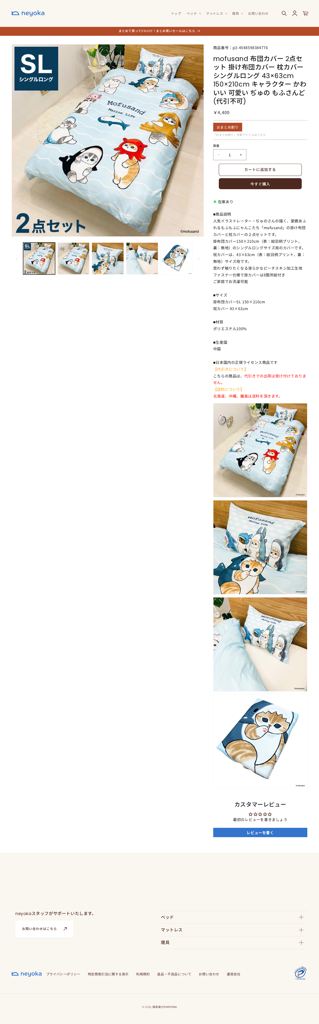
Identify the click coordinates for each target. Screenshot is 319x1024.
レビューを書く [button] (260, 832)
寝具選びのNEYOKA (164, 1007)
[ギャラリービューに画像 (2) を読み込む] (73, 258)
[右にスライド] (199, 258)
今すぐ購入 (260, 184)
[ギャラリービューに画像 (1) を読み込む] (39, 258)
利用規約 (143, 974)
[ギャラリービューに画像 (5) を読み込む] (176, 258)
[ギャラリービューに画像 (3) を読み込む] (108, 258)
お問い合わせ (209, 974)
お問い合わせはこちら (39, 928)
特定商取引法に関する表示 (108, 974)
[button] (193, 13)
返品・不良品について (174, 974)
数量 (216, 145)
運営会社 (233, 974)
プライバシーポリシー (63, 974)
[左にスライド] (17, 258)
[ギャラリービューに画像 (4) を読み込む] (142, 258)
